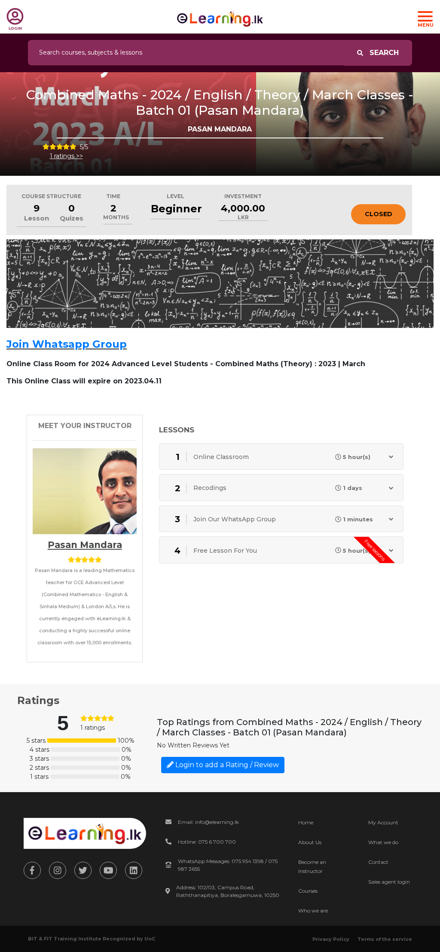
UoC (149, 939)
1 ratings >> (66, 156)
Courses (308, 891)
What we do (383, 842)
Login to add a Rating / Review (226, 765)
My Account (383, 822)
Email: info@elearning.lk (208, 822)
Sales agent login (389, 882)
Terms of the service (385, 939)
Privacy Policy (330, 939)
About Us (309, 842)
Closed (378, 214)
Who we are (313, 910)
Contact (378, 862)
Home (305, 822)
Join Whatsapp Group (66, 344)
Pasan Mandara (85, 544)
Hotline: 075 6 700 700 (207, 842)
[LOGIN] (15, 16)
